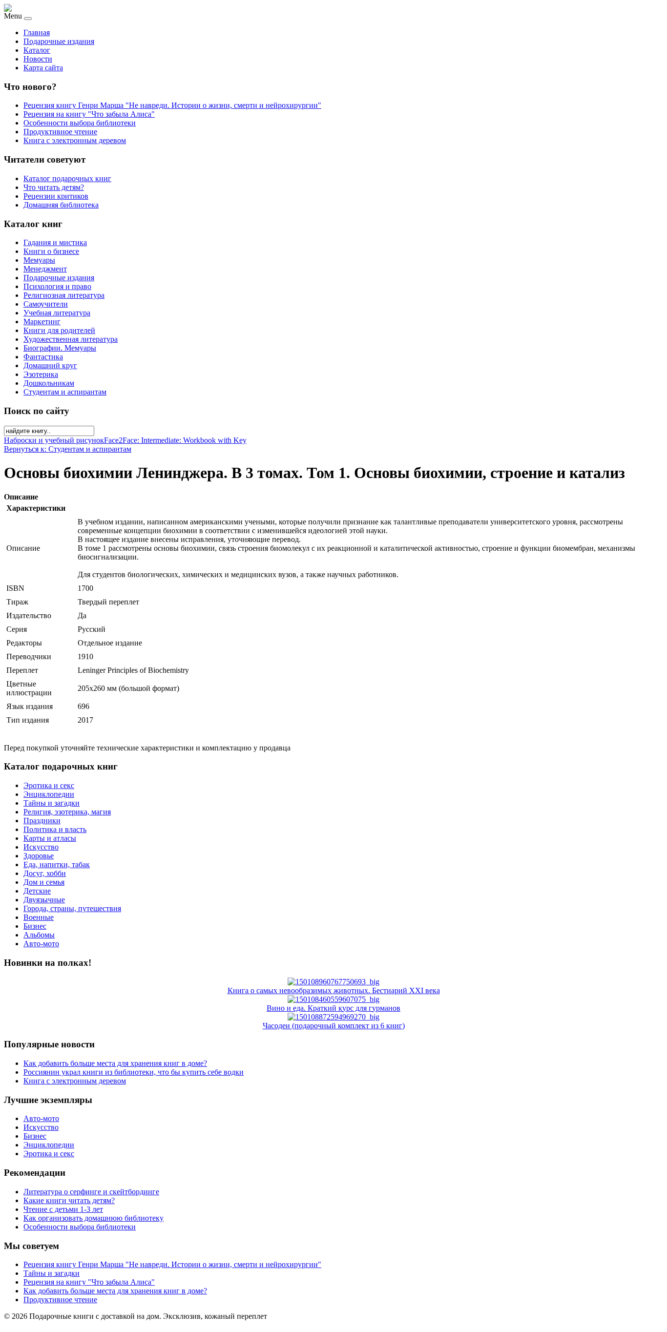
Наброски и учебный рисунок (54, 440)
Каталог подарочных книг (67, 178)
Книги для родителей (59, 330)
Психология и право (57, 286)
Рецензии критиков (55, 196)
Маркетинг (42, 321)
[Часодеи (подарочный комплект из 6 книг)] (333, 1017)
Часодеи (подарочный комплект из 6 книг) (334, 1025)
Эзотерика (40, 374)
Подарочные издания (58, 41)
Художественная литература (70, 339)
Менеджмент (45, 269)
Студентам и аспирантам (64, 392)
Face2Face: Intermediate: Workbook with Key (175, 440)
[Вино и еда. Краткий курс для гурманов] (333, 999)
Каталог (36, 50)
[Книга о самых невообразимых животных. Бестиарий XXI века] (333, 982)
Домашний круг (50, 365)
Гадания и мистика (55, 242)
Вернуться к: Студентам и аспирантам (67, 449)
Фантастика (43, 357)
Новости (37, 59)
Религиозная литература (63, 295)
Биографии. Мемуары (59, 348)
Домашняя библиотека (61, 205)
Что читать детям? (53, 187)
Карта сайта (43, 67)
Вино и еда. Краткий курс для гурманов (333, 1008)
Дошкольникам (48, 383)
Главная (36, 32)
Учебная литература (56, 313)
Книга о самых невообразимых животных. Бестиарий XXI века (334, 990)
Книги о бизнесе (51, 251)
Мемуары (39, 260)
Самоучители (45, 304)
